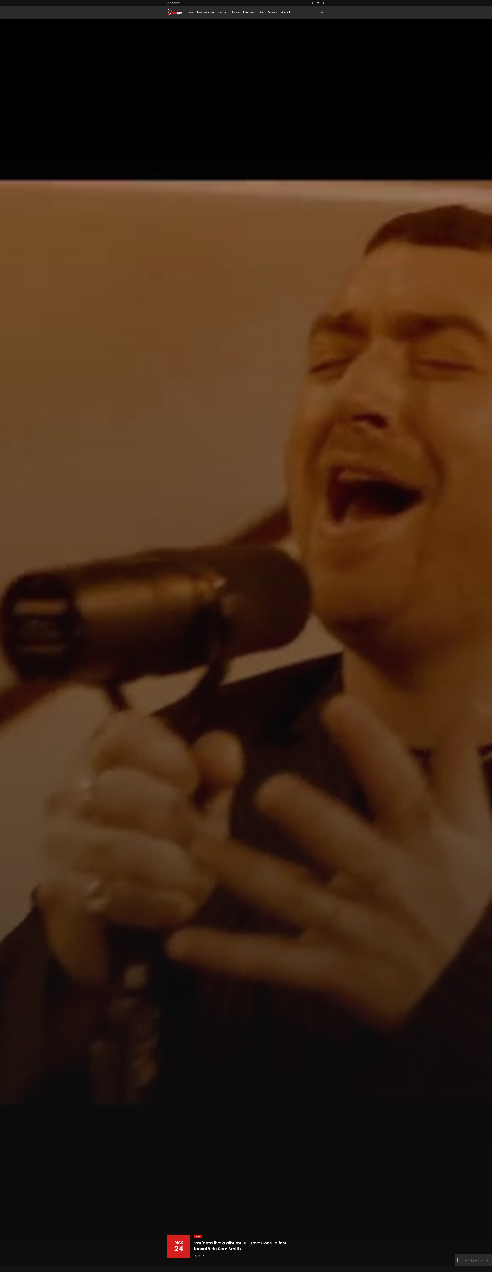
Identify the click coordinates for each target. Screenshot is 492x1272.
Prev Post (467, 1260)
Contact (285, 12)
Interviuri (222, 12)
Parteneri (272, 12)
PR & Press (248, 12)
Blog (262, 12)
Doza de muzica (205, 12)
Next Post (479, 1260)
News (190, 12)
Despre (235, 12)
